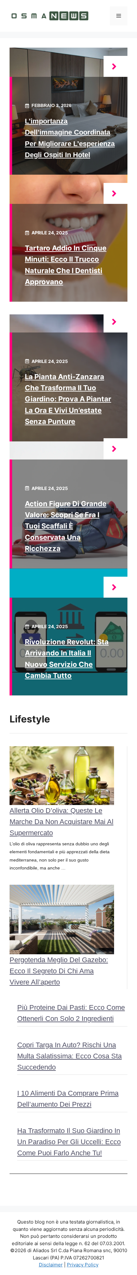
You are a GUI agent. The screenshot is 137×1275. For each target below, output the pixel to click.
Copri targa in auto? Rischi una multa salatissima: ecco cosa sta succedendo (69, 1056)
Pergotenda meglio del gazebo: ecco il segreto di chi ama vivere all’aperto (59, 971)
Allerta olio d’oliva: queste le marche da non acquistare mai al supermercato (61, 822)
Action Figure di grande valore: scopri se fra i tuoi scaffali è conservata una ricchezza (65, 526)
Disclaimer (51, 1265)
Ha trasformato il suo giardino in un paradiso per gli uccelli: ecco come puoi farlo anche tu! (69, 1142)
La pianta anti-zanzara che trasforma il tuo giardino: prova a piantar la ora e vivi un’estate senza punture (68, 399)
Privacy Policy (82, 1265)
